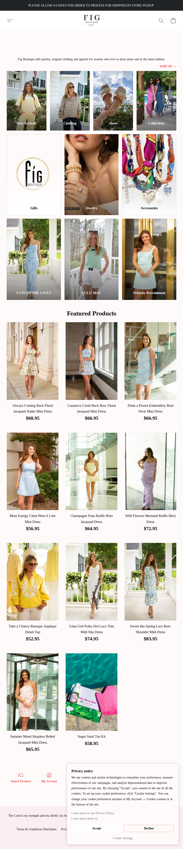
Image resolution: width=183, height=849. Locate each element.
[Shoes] (113, 94)
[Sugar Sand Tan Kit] (91, 692)
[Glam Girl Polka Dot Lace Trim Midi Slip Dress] (91, 582)
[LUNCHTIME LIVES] (34, 253)
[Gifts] (34, 168)
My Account (49, 781)
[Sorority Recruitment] (149, 253)
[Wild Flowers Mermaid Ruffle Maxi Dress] (150, 471)
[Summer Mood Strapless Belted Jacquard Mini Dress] (32, 692)
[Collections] (156, 94)
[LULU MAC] (91, 253)
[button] (91, 21)
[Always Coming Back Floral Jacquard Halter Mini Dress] (32, 361)
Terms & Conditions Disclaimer (37, 829)
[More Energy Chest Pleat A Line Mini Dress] (32, 471)
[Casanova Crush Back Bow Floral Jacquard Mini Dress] (91, 361)
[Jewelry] (91, 168)
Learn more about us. (84, 818)
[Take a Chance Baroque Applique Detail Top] (32, 582)
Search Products (21, 781)
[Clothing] (70, 94)
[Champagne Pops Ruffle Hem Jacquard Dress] (91, 471)
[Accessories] (149, 168)
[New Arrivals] (26, 94)
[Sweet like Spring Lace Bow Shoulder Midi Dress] (150, 582)
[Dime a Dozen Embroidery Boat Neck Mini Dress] (150, 361)
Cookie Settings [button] (123, 838)
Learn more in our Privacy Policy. (93, 813)
